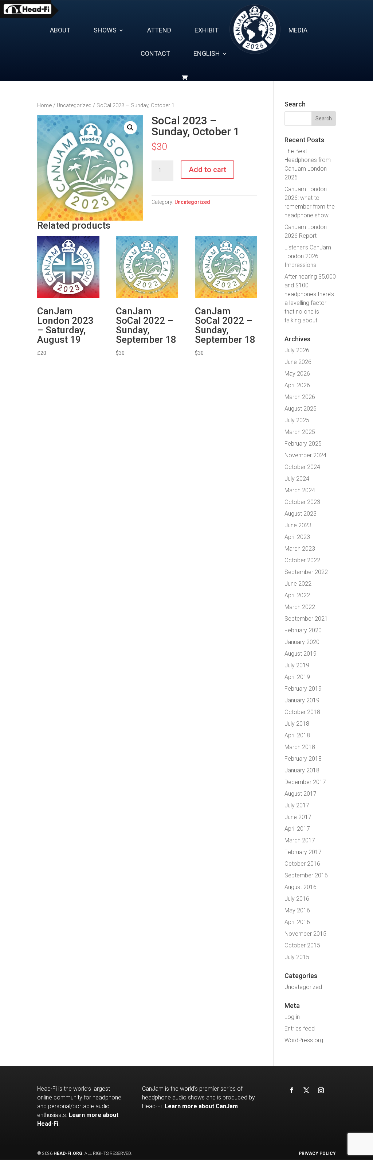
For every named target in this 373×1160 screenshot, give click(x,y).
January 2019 (301, 700)
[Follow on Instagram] (321, 1090)
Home (44, 105)
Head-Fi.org (68, 1153)
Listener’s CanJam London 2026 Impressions (307, 256)
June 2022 (297, 583)
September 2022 (306, 572)
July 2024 (296, 478)
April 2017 (297, 828)
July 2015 (296, 957)
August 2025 (300, 408)
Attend (159, 31)
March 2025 (299, 431)
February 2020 (303, 630)
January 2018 (301, 770)
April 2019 (297, 677)
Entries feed (299, 1028)
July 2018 (296, 723)
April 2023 (297, 537)
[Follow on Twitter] (306, 1090)
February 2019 (303, 688)
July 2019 (296, 665)
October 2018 (302, 712)
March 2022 (299, 607)
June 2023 (297, 525)
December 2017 (305, 782)
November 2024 (305, 455)
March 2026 (299, 396)
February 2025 (303, 443)
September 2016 (306, 875)
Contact (155, 54)
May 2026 (297, 373)
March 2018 (299, 747)
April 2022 (297, 595)
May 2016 (297, 910)
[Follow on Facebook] (292, 1090)
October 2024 (302, 466)
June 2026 (297, 361)
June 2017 (297, 817)
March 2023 (299, 548)
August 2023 (300, 513)
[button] (130, 127)
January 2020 (301, 642)
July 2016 (296, 898)
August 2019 (300, 653)
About (60, 31)
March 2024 (299, 490)
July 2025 (296, 420)
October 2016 (302, 863)
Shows (105, 31)
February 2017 (303, 852)
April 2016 (297, 922)
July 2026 (296, 350)
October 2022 (302, 560)
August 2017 (300, 793)
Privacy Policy (317, 1153)
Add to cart (207, 169)
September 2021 (306, 618)
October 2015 (302, 945)
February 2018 (303, 758)
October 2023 (302, 501)
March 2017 (299, 840)
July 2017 (296, 805)
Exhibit (207, 31)
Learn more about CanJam (201, 1106)
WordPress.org (303, 1040)
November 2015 (305, 933)
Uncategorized (74, 105)
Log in (292, 1016)
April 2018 (297, 735)
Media (297, 31)
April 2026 (297, 385)
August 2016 (300, 887)
